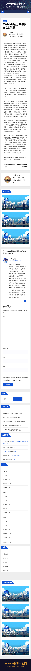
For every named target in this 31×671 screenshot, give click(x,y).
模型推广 (5, 562)
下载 (15, 447)
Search (18, 399)
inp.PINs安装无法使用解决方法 (12, 430)
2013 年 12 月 (7, 542)
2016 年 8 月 (6, 504)
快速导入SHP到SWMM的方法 (11, 417)
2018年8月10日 (9, 652)
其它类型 (5, 554)
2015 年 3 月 (6, 529)
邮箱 (4, 357)
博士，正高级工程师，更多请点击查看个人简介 (19, 180)
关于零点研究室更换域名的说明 (12, 425)
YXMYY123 (6, 451)
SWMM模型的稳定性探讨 (14, 239)
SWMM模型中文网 (15, 3)
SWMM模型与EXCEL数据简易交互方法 (14, 421)
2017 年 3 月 (6, 492)
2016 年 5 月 (6, 508)
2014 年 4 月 (6, 538)
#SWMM (21, 34)
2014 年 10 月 (7, 534)
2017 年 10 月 (7, 483)
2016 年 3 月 (6, 517)
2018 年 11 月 (7, 475)
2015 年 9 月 (6, 521)
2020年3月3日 (9, 598)
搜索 (3, 393)
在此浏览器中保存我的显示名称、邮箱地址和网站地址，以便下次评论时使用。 (15, 379)
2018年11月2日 (9, 616)
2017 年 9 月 (6, 488)
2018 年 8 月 (6, 479)
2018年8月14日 (9, 634)
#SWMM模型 (12, 36)
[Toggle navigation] (14, 12)
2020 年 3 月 (6, 471)
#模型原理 (20, 36)
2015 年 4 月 (6, 525)
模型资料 (5, 570)
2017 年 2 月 (6, 496)
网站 (4, 366)
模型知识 (4, 21)
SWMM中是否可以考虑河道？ (14, 221)
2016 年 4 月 (6, 513)
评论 (4, 316)
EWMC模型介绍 (15, 455)
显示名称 (6, 348)
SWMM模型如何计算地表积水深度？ (15, 204)
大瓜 (12, 32)
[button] (25, 11)
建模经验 (5, 558)
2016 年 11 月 (7, 500)
